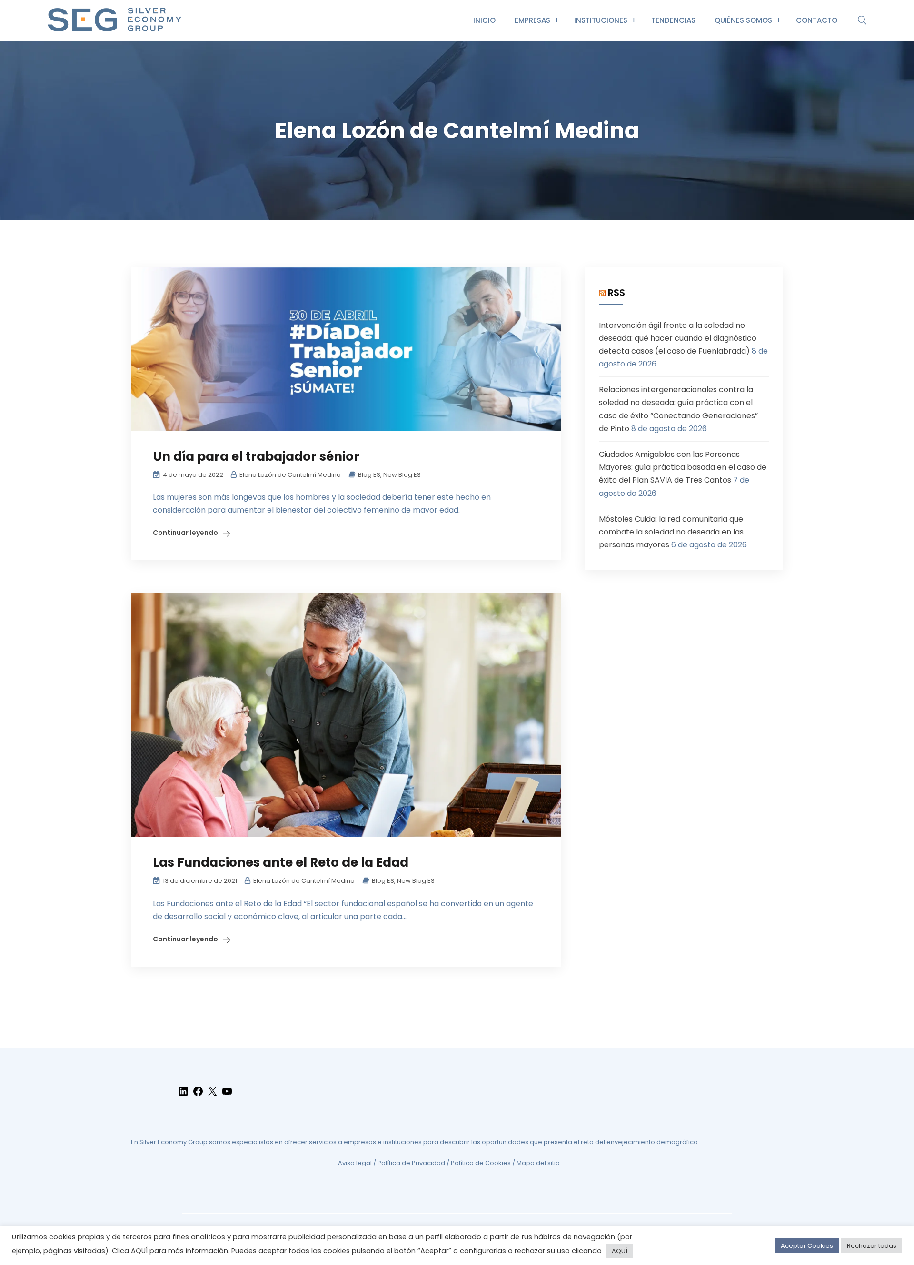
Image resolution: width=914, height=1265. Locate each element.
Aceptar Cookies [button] (807, 1245)
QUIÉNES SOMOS (743, 20)
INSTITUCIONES (600, 20)
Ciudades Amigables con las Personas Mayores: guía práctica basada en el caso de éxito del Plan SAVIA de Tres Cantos (682, 467)
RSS (616, 292)
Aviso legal (355, 1162)
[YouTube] (227, 1095)
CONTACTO (816, 20)
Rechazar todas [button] (871, 1245)
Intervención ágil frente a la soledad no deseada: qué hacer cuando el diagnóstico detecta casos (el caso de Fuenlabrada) (677, 338)
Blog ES (369, 474)
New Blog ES (402, 474)
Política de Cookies (481, 1162)
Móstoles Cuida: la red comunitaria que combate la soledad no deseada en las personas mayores (671, 532)
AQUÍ (139, 1250)
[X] (212, 1095)
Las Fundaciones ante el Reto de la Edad (280, 862)
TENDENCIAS (673, 20)
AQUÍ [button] (619, 1250)
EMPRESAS (532, 20)
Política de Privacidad (411, 1162)
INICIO (484, 20)
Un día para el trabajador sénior (256, 456)
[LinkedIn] (183, 1095)
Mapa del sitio (538, 1162)
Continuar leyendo (185, 532)
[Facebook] (198, 1095)
